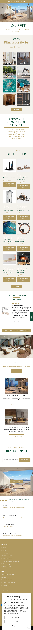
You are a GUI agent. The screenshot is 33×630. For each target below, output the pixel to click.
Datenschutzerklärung (11, 613)
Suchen (3, 547)
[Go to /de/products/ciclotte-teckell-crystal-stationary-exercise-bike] (23, 258)
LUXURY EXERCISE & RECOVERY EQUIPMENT (16, 30)
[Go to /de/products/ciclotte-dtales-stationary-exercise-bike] (23, 227)
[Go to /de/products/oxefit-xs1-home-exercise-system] (9, 165)
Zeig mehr (16, 109)
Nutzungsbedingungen (8, 582)
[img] (16, 298)
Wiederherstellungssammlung (10, 561)
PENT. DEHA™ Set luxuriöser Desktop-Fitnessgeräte (22, 177)
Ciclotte (18, 236)
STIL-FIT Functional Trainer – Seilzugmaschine (8, 208)
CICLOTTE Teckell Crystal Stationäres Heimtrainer (22, 270)
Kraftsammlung (5, 564)
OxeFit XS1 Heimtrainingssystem (9, 177)
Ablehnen (16, 622)
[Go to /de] (16, 8)
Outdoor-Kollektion (6, 556)
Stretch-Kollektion (6, 566)
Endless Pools (6, 236)
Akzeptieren (15, 617)
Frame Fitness (6, 267)
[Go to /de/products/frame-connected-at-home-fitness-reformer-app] (9, 258)
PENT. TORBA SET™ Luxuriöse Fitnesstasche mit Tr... (23, 208)
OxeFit (4, 174)
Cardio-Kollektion (6, 553)
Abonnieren (24, 460)
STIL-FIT (4, 205)
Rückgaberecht (5, 577)
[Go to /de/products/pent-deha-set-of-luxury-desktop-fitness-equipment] (23, 165)
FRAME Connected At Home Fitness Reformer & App (9, 270)
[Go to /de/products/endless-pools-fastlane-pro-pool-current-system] (9, 227)
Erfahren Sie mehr (16, 405)
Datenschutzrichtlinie (7, 580)
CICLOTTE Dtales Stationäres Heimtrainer (21, 239)
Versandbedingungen (7, 574)
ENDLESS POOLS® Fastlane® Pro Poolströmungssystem (9, 239)
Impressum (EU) (5, 585)
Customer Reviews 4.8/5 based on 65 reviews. (20, 500)
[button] (15, 322)
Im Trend (3, 550)
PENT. (18, 174)
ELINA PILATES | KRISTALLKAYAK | (16, 1)
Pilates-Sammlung (6, 558)
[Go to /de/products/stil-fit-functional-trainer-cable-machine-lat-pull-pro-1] (9, 196)
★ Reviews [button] (31, 316)
